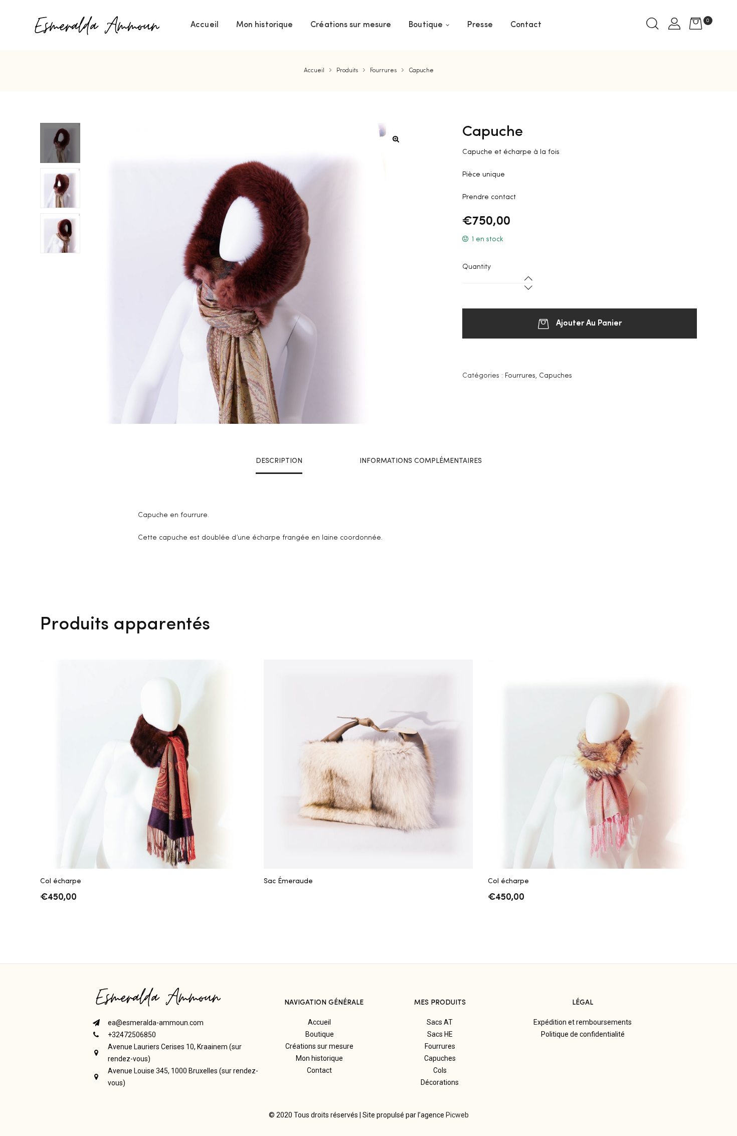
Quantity (476, 266)
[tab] (279, 461)
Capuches (555, 375)
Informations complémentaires (420, 460)
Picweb (457, 1115)
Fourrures (520, 375)
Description (279, 460)
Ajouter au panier (589, 322)
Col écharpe (60, 881)
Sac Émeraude (288, 881)
